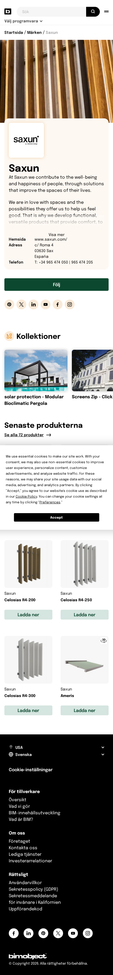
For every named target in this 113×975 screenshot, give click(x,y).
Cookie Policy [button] (26, 496)
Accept (56, 517)
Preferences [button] (49, 502)
